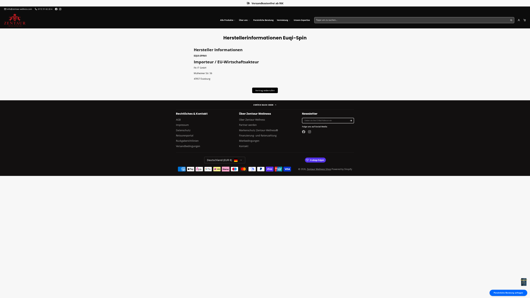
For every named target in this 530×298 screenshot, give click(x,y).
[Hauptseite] (15, 20)
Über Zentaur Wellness (252, 119)
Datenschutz (183, 130)
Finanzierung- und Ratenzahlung (258, 135)
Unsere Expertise (302, 20)
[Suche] (511, 20)
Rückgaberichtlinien (187, 140)
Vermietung (282, 20)
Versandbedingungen (188, 146)
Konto (519, 20)
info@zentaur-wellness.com (19, 9)
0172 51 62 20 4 (45, 9)
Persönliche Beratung (263, 20)
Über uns (243, 20)
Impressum (182, 125)
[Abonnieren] (351, 120)
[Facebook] (56, 9)
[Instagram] (60, 9)
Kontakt (243, 146)
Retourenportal (184, 135)
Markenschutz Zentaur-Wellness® (258, 130)
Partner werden (248, 125)
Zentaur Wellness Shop (319, 169)
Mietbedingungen (249, 140)
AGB (178, 119)
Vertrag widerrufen (265, 90)
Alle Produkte (226, 20)
